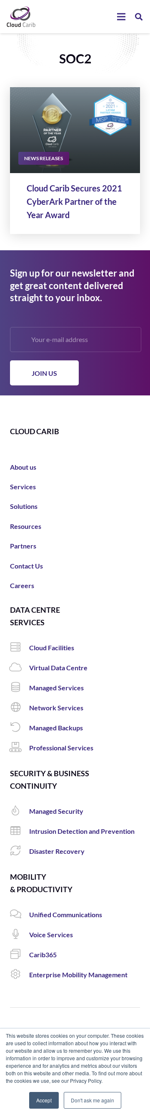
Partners (23, 546)
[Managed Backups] (19, 728)
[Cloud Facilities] (19, 648)
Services (23, 487)
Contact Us (26, 566)
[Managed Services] (19, 688)
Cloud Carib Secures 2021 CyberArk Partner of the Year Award (74, 201)
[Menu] (121, 16)
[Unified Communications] (19, 915)
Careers (22, 585)
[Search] (138, 16)
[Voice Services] (19, 935)
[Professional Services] (19, 748)
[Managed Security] (19, 811)
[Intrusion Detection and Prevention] (19, 831)
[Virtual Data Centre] (19, 668)
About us (23, 467)
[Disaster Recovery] (19, 851)
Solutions (24, 506)
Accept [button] (44, 1100)
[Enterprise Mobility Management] (19, 975)
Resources (25, 526)
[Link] (21, 16)
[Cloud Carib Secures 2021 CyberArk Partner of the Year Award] (75, 130)
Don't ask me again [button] (92, 1100)
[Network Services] (19, 708)
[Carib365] (19, 955)
